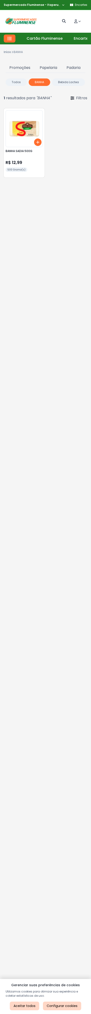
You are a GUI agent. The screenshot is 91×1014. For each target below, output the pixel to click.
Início (7, 52)
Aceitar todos (24, 1005)
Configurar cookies (62, 1005)
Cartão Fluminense (45, 38)
